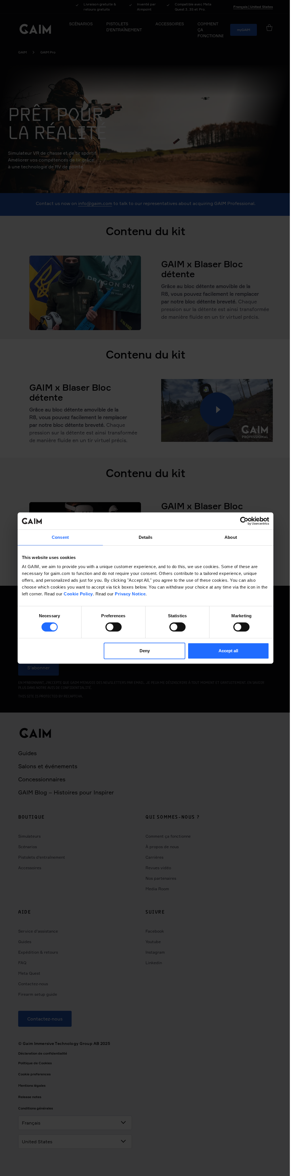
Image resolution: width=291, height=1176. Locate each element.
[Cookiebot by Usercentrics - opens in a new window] (244, 521)
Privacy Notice (130, 593)
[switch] (113, 627)
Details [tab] (146, 537)
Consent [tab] (60, 537)
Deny (145, 650)
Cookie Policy (78, 593)
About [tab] (231, 537)
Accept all (228, 650)
